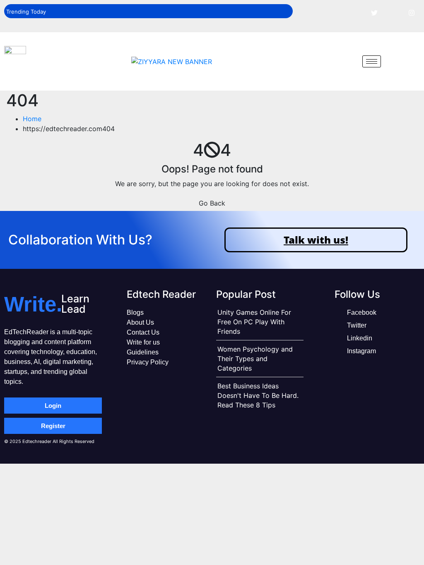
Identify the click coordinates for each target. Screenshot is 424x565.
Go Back (212, 203)
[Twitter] (374, 12)
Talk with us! (316, 240)
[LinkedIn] (393, 12)
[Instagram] (411, 12)
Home (32, 119)
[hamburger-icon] (371, 61)
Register (53, 425)
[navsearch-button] (350, 61)
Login (53, 405)
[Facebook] (355, 12)
